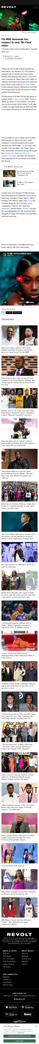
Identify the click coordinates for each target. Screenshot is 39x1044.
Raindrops (5, 208)
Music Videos (17, 312)
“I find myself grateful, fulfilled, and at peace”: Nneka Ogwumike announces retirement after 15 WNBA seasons (16, 625)
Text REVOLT (7, 982)
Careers (24, 964)
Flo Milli (9, 312)
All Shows (6, 953)
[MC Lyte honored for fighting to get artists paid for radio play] (19, 552)
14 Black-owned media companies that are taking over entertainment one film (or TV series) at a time (18, 686)
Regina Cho (8, 56)
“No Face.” (26, 84)
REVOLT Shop (8, 985)
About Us (25, 953)
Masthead (25, 956)
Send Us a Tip (26, 959)
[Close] (36, 1026)
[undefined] (9, 173)
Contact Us (7, 980)
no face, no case (18, 99)
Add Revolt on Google (14, 58)
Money (25, 208)
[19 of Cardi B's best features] (19, 853)
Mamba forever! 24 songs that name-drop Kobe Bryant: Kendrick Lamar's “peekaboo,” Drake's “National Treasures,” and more (18, 413)
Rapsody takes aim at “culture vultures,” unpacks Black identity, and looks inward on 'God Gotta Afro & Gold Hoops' (18, 443)
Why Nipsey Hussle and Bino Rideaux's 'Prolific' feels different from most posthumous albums (16, 922)
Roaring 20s (9, 153)
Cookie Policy (20, 1032)
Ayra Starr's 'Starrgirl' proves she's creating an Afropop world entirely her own (18, 893)
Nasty (30, 203)
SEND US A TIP (19, 999)
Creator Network (8, 964)
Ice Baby (13, 156)
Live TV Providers (9, 959)
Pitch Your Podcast (9, 961)
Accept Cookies (19, 1041)
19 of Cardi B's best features (12, 866)
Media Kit (25, 961)
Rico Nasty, (29, 77)
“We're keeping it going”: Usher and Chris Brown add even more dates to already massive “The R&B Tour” (17, 807)
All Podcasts (7, 956)
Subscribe (6, 977)
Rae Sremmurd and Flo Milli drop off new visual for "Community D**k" (25, 173)
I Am (30, 201)
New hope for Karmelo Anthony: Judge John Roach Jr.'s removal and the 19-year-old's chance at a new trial (18, 506)
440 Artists (7, 967)
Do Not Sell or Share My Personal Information (19, 1036)
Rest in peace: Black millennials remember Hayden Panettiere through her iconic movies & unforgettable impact (18, 837)
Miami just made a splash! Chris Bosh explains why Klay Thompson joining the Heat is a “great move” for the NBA (16, 350)
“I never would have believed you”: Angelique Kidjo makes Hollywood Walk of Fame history (17, 655)
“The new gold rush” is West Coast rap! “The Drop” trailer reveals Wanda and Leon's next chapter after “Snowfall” (16, 746)
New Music (5, 35)
